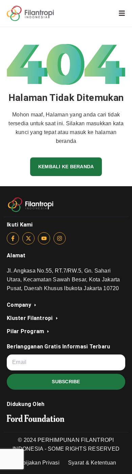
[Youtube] (44, 238)
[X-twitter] (28, 238)
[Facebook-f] (13, 238)
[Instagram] (59, 238)
